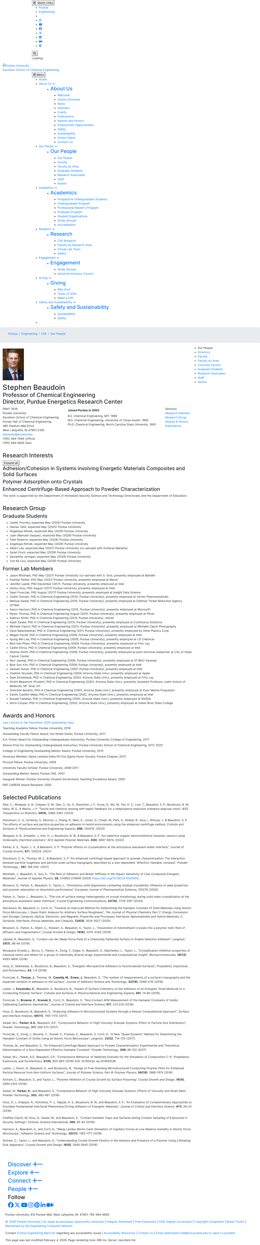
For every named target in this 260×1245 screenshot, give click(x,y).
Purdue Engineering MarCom (36, 1233)
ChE (44, 333)
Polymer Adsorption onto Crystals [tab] (43, 482)
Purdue (43, 7)
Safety (61, 129)
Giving (43, 278)
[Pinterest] (37, 1206)
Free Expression (145, 1221)
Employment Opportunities (75, 125)
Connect (20, 1180)
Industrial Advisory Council (75, 273)
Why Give (63, 289)
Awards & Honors (176, 421)
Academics (46, 187)
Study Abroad (66, 220)
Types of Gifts (67, 293)
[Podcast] (40, 45)
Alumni (62, 183)
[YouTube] (40, 24)
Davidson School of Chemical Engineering (31, 70)
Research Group (176, 417)
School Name (66, 137)
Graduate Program (69, 212)
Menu (40, 74)
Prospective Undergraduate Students (82, 199)
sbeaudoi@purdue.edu (18, 434)
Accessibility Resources (119, 1233)
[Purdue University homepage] (16, 65)
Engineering (47, 11)
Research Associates (71, 175)
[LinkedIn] (40, 37)
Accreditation (66, 224)
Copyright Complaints (209, 1221)
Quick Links (44, 2)
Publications (65, 116)
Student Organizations (72, 216)
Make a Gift (65, 298)
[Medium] (40, 41)
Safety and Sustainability (56, 302)
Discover (20, 1164)
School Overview (68, 99)
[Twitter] (40, 33)
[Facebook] (40, 28)
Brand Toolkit (235, 1221)
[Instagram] (40, 20)
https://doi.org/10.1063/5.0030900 (115, 878)
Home (43, 79)
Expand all (11, 463)
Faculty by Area (68, 166)
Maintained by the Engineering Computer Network (39, 1226)
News (61, 103)
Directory (204, 352)
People (18, 1188)
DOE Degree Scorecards (175, 1221)
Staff (60, 179)
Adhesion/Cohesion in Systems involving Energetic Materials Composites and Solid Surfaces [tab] (94, 471)
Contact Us (65, 142)
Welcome (63, 95)
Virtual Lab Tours (68, 249)
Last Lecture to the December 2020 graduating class (38, 722)
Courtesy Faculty (209, 365)
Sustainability (66, 133)
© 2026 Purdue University (23, 1221)
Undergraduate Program (73, 203)
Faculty (62, 162)
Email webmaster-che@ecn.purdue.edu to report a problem (195, 1233)
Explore (19, 1172)
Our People (47, 146)
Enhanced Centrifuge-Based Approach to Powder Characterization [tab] (81, 489)
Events (62, 112)
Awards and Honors (70, 120)
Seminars (63, 108)
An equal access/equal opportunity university (73, 1221)
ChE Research (66, 240)
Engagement (48, 257)
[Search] (34, 53)
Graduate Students (70, 170)
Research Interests (177, 413)
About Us (45, 83)
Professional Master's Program (78, 207)
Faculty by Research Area (74, 245)
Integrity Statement (119, 1221)
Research (45, 229)
